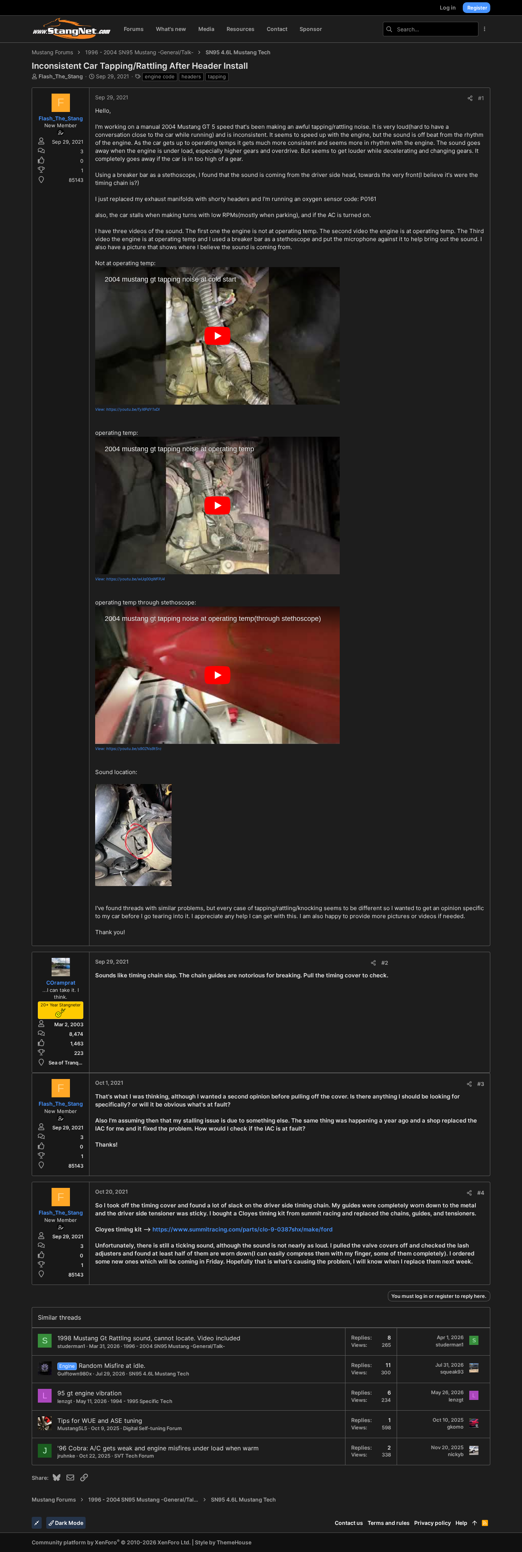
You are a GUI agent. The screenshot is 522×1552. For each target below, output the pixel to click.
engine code (160, 76)
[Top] (475, 1523)
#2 (384, 962)
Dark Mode (68, 1523)
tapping (217, 76)
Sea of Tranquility (69, 1063)
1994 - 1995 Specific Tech (141, 1401)
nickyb (456, 1454)
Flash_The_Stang (61, 76)
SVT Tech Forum (134, 1456)
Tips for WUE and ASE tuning (99, 1420)
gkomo (455, 1427)
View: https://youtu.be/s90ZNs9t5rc (128, 748)
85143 (76, 180)
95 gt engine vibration (89, 1393)
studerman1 (71, 1346)
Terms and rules (389, 1523)
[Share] (470, 98)
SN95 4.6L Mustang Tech (159, 1374)
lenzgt (64, 1401)
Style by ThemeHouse (223, 1542)
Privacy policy (432, 1523)
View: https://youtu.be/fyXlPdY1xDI (127, 409)
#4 (480, 1192)
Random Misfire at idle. (112, 1365)
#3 (480, 1084)
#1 (481, 98)
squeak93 (452, 1372)
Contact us (349, 1523)
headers (191, 76)
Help (461, 1523)
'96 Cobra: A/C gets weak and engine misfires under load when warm (158, 1448)
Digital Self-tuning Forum (152, 1428)
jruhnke (66, 1456)
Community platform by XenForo (111, 1542)
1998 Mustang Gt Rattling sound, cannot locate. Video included (148, 1338)
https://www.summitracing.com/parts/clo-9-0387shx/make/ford (242, 1229)
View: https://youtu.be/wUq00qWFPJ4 (130, 579)
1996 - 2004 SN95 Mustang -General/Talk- (174, 1346)
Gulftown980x (74, 1374)
